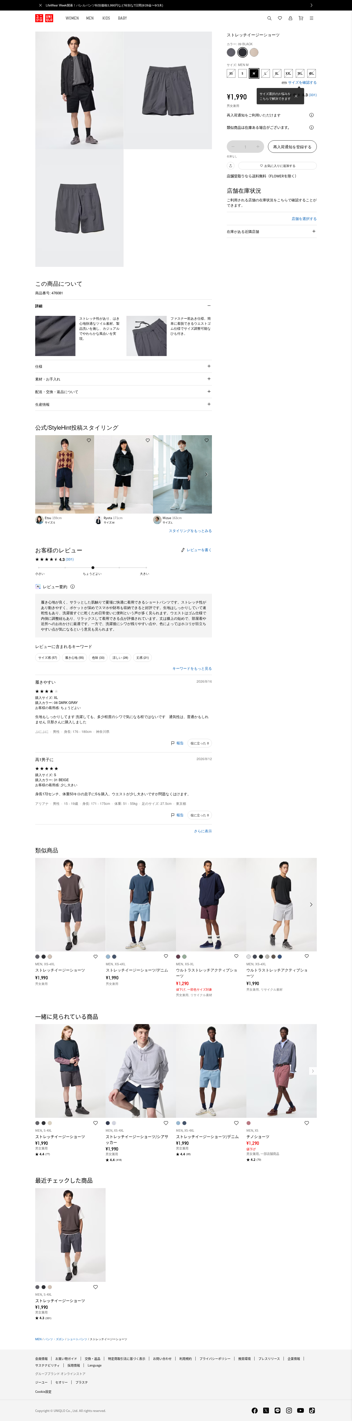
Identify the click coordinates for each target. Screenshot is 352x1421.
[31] (254, 52)
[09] (242, 52)
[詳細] (311, 115)
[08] (231, 52)
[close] (40, 5)
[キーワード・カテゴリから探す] (269, 18)
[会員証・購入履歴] (290, 18)
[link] (181, 5)
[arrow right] (206, 474)
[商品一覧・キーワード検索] (311, 18)
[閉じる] (296, 96)
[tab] (72, 18)
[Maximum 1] (258, 146)
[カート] (301, 18)
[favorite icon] (95, 1123)
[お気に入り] (280, 18)
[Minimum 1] (233, 146)
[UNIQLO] (44, 18)
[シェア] (230, 166)
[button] (55, 336)
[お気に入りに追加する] (89, 440)
